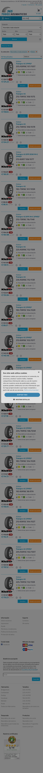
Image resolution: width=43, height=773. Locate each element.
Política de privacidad (31, 390)
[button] (21, 399)
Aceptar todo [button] (22, 395)
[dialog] (21, 386)
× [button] (38, 372)
